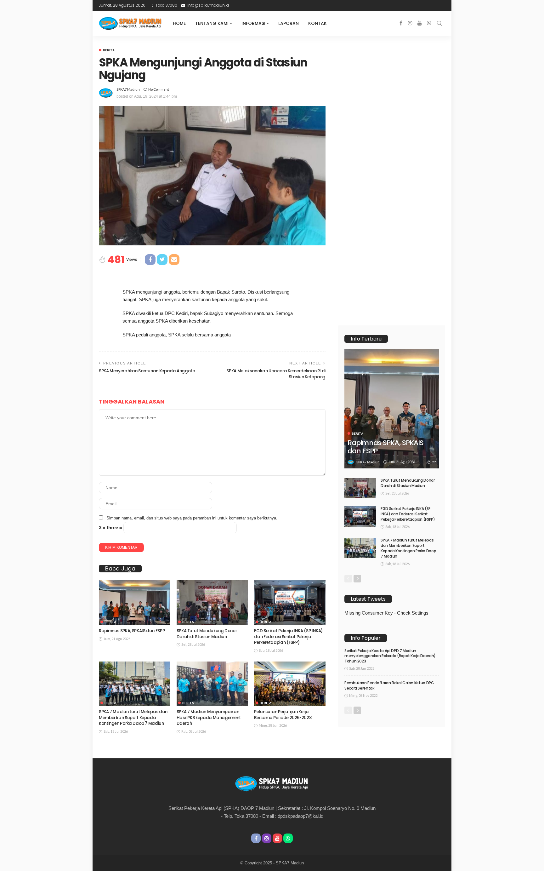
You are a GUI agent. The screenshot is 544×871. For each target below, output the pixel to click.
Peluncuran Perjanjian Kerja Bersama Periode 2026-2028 (282, 714)
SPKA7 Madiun (128, 89)
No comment (158, 89)
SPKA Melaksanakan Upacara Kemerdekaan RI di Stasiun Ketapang (276, 374)
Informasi (253, 23)
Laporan (288, 23)
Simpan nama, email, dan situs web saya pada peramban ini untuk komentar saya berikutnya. (191, 518)
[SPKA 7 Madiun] (130, 23)
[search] (439, 23)
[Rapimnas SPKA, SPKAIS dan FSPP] (134, 602)
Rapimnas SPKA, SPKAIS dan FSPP (132, 631)
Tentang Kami (212, 23)
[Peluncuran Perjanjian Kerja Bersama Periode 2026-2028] (290, 684)
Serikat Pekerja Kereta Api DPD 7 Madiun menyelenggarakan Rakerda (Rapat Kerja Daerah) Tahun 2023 (390, 656)
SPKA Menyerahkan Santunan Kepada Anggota (147, 371)
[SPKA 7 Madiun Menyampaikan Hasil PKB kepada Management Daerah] (212, 684)
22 (434, 462)
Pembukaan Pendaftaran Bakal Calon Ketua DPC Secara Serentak (389, 685)
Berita (109, 50)
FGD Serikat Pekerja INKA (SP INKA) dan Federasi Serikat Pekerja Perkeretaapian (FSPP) (288, 636)
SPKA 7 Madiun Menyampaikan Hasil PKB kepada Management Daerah (209, 717)
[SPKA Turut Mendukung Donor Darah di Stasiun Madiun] (212, 602)
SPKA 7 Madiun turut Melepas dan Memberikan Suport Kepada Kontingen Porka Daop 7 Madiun (133, 717)
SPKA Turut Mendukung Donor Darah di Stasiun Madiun (207, 633)
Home (179, 23)
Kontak (317, 23)
